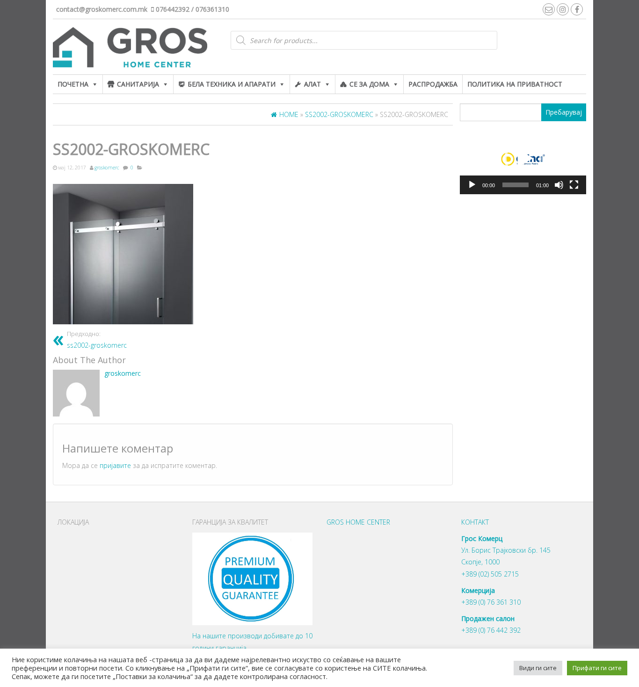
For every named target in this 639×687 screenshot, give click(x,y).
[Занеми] (559, 185)
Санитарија (138, 84)
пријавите (115, 465)
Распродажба (432, 84)
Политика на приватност (514, 84)
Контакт (475, 522)
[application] (523, 159)
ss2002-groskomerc (97, 340)
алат (312, 84)
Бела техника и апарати (232, 84)
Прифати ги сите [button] (597, 668)
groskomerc (106, 167)
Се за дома (369, 84)
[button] (523, 158)
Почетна (73, 84)
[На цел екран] (574, 185)
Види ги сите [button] (538, 668)
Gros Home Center (358, 522)
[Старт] (472, 185)
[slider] (515, 185)
